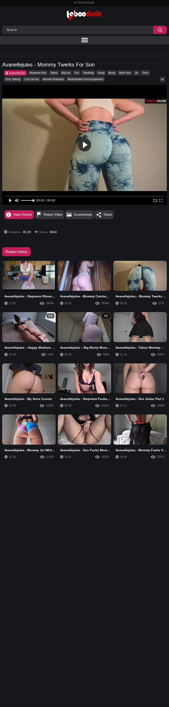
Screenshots (83, 214)
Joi (136, 72)
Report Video (53, 214)
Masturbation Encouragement (85, 79)
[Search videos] (160, 30)
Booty (111, 72)
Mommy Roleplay (53, 79)
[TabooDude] (156, 101)
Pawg (101, 72)
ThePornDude (85, 2)
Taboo (54, 72)
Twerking (88, 72)
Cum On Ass (31, 79)
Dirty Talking (13, 79)
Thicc (145, 72)
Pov (76, 72)
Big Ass (66, 72)
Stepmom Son (37, 72)
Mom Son (125, 72)
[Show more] (162, 79)
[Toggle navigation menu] (84, 40)
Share (107, 214)
